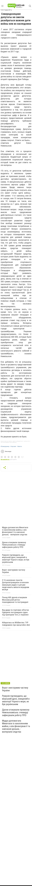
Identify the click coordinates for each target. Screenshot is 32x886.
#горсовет (13, 446)
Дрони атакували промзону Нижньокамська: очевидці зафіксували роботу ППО (14, 544)
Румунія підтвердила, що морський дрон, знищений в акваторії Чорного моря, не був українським (15, 558)
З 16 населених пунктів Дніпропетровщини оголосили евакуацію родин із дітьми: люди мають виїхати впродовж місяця (15, 585)
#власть (19, 446)
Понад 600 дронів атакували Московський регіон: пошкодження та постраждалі (15, 599)
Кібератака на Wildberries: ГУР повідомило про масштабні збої (16, 623)
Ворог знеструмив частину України (13, 571)
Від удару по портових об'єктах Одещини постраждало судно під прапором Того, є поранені (15, 612)
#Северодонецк (5, 446)
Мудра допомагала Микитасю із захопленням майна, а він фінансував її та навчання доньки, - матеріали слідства (15, 531)
